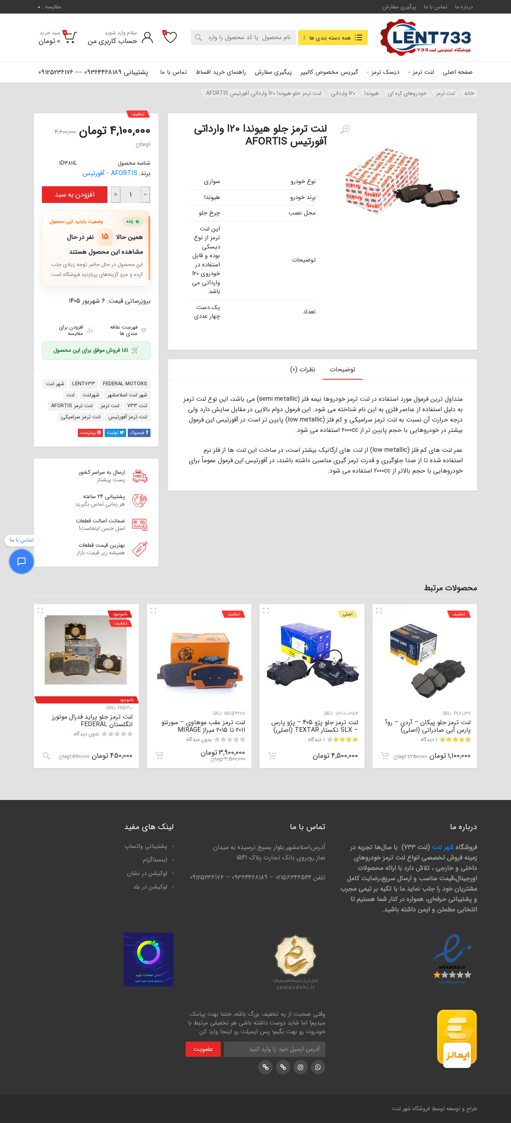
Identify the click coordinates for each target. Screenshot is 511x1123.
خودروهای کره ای (407, 93)
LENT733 (83, 384)
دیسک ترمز (385, 72)
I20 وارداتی (343, 93)
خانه (469, 93)
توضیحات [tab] (342, 369)
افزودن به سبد (75, 194)
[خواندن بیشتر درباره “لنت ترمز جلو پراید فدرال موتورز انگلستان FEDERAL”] (46, 756)
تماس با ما (435, 6)
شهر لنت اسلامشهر (127, 395)
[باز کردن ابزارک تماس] (22, 561)
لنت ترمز (423, 72)
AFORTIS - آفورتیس (110, 173)
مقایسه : (49, 6)
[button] (385, 756)
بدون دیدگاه (199, 739)
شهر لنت (55, 384)
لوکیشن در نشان (147, 873)
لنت (70, 395)
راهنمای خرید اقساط (221, 72)
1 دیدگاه (429, 739)
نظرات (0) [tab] (302, 369)
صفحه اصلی (458, 72)
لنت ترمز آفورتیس (128, 417)
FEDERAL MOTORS (125, 384)
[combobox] (243, 37)
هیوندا (371, 93)
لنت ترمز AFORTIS (72, 406)
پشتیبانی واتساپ (146, 846)
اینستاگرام (155, 860)
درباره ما (464, 6)
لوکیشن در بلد (150, 887)
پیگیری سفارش (399, 6)
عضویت (203, 1049)
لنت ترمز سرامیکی (81, 417)
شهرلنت (91, 395)
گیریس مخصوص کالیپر (329, 72)
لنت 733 (137, 406)
